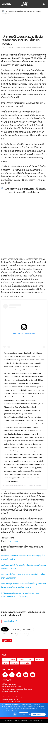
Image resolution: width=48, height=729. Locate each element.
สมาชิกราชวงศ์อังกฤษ (9, 634)
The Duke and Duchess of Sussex (28, 485)
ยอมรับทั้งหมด (38, 714)
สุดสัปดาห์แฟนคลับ (11, 621)
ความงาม (22, 660)
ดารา (30, 660)
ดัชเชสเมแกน (15, 629)
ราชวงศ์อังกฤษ (27, 629)
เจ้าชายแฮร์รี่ (23, 634)
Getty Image (13, 541)
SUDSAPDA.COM (19, 47)
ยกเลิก (23, 714)
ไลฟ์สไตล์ (14, 663)
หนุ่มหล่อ (39, 660)
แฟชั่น (13, 660)
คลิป (5, 660)
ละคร (5, 663)
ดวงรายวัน (25, 663)
